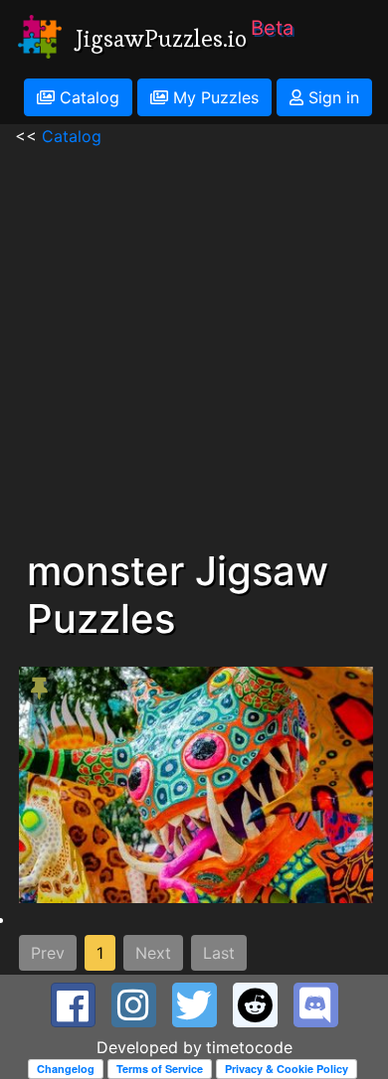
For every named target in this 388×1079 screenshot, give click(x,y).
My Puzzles (213, 97)
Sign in (331, 97)
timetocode (249, 1047)
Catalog (87, 97)
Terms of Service (159, 1068)
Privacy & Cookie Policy (286, 1068)
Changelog (66, 1068)
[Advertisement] (194, 342)
